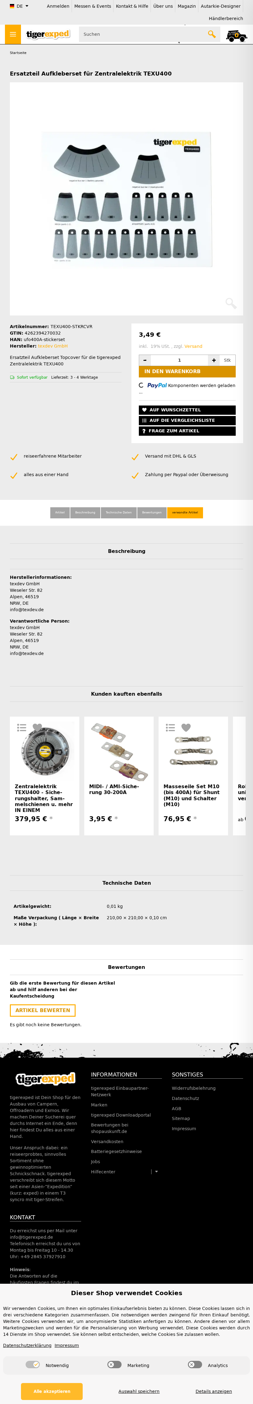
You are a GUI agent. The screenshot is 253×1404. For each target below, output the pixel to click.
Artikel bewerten (42, 1010)
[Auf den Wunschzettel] (37, 728)
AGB (176, 1108)
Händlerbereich (226, 18)
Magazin (187, 6)
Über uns (163, 6)
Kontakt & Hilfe (132, 6)
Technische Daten (119, 512)
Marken (99, 1105)
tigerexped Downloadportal (121, 1115)
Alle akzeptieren (52, 1391)
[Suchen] (212, 34)
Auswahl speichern (139, 1391)
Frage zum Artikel (174, 431)
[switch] (33, 1364)
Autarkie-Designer (221, 6)
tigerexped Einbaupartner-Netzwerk (120, 1091)
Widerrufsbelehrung (194, 1088)
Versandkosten (107, 1141)
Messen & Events (92, 6)
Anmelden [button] (58, 6)
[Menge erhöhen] (214, 360)
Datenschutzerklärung (27, 1345)
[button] (236, 34)
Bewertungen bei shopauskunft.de (109, 1128)
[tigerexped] (45, 1079)
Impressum (184, 1128)
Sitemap (181, 1118)
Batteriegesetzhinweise (116, 1151)
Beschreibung (85, 512)
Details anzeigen (214, 1391)
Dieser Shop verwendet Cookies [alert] (126, 1293)
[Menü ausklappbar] (13, 34)
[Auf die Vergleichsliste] (21, 728)
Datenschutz (185, 1098)
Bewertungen (152, 512)
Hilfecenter (103, 1172)
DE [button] (20, 6)
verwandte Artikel (185, 512)
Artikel (60, 512)
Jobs (95, 1161)
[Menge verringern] (145, 360)
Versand (193, 346)
